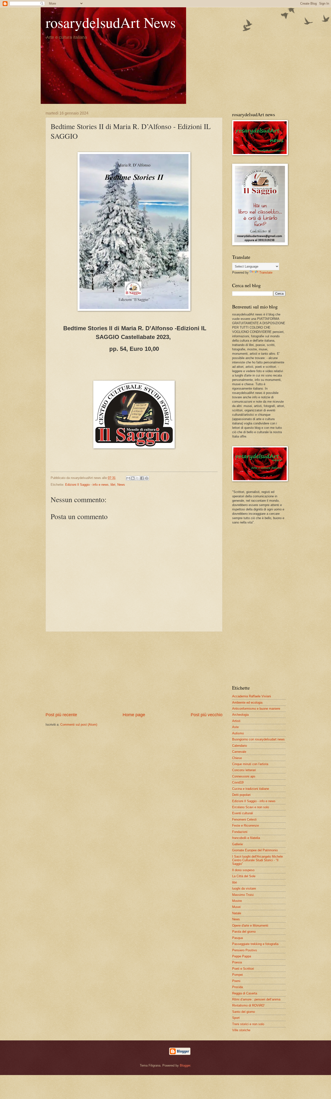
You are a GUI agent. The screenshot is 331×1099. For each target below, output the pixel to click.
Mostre (237, 901)
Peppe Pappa (241, 956)
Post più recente (61, 714)
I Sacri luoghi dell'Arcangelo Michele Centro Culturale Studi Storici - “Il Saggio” (257, 860)
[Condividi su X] (137, 478)
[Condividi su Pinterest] (146, 478)
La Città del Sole (243, 876)
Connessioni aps (243, 776)
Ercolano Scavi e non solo (250, 807)
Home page (134, 714)
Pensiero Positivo (244, 950)
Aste (235, 727)
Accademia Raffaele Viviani (251, 696)
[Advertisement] (134, 672)
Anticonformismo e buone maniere (256, 708)
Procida (237, 987)
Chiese (237, 758)
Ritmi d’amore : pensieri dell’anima (256, 999)
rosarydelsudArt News (111, 22)
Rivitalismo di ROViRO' (248, 1005)
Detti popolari (241, 795)
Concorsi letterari (244, 770)
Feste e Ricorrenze (245, 825)
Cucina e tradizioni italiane (250, 789)
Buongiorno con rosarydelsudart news (258, 739)
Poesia (237, 962)
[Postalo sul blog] (132, 478)
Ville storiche (241, 1030)
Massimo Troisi (243, 895)
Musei (236, 907)
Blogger (185, 1065)
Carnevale (239, 751)
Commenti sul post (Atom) (78, 724)
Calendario (239, 745)
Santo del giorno (243, 1012)
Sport (236, 1018)
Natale (236, 913)
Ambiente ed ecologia (247, 702)
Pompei (237, 974)
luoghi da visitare (244, 888)
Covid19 (238, 782)
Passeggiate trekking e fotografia (255, 944)
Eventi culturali (242, 813)
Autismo (238, 733)
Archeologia (240, 714)
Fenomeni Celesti (244, 819)
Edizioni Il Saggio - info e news (87, 484)
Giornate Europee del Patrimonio (255, 850)
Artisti (236, 721)
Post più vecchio (206, 714)
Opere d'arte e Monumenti (250, 925)
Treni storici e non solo (248, 1024)
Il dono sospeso (243, 870)
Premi (236, 981)
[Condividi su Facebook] (142, 478)
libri (112, 484)
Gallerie (237, 844)
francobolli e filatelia (246, 838)
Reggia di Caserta (244, 993)
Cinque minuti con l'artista (250, 764)
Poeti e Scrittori (243, 968)
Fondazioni (239, 832)
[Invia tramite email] (128, 478)
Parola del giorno (244, 931)
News (121, 484)
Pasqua (237, 938)
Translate (265, 272)
